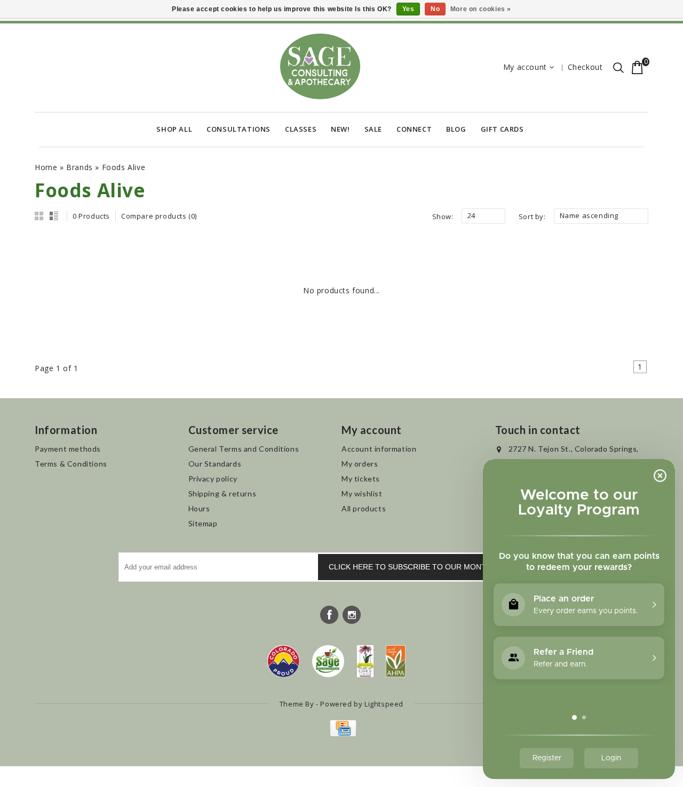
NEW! (340, 129)
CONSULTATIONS (239, 129)
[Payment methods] (341, 734)
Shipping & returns (222, 493)
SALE (373, 129)
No (435, 9)
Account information (379, 448)
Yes (408, 9)
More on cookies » (480, 9)
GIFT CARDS (502, 129)
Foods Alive (124, 167)
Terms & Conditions (71, 463)
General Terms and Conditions (243, 448)
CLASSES (300, 129)
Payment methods (68, 448)
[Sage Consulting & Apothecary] (320, 66)
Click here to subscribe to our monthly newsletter (441, 567)
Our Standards (215, 463)
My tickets (361, 478)
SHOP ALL (174, 129)
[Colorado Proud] (283, 661)
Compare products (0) (159, 216)
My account (525, 67)
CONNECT (414, 129)
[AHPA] (396, 661)
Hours (199, 508)
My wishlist (362, 493)
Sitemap (203, 523)
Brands (79, 167)
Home (46, 167)
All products (364, 508)
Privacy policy (212, 478)
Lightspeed (383, 704)
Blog (456, 129)
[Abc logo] (365, 661)
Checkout (585, 67)
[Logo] (328, 661)
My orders (360, 463)
